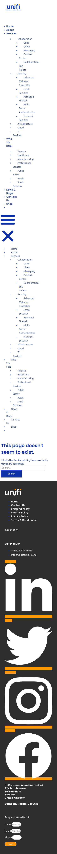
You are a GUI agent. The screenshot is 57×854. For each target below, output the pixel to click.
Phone (8, 837)
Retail (20, 178)
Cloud (20, 127)
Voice (26, 42)
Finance (21, 151)
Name (8, 824)
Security (21, 73)
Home (9, 26)
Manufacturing (25, 159)
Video (27, 46)
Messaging (29, 50)
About (10, 30)
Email (8, 830)
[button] (8, 228)
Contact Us (13, 421)
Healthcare (23, 155)
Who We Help (9, 142)
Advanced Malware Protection (26, 81)
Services (11, 33)
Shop (9, 204)
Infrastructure (25, 123)
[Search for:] (23, 467)
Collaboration (24, 38)
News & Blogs (10, 191)
